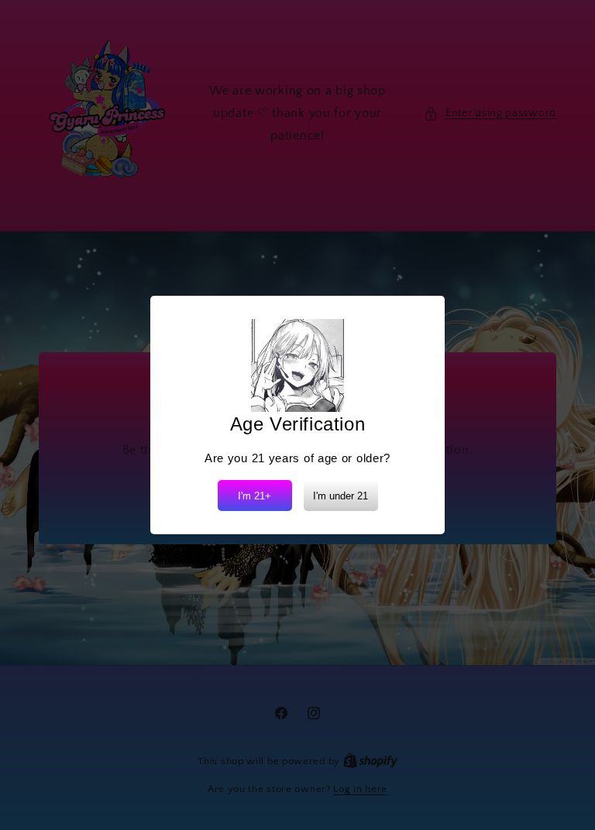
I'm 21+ (254, 496)
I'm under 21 (340, 496)
